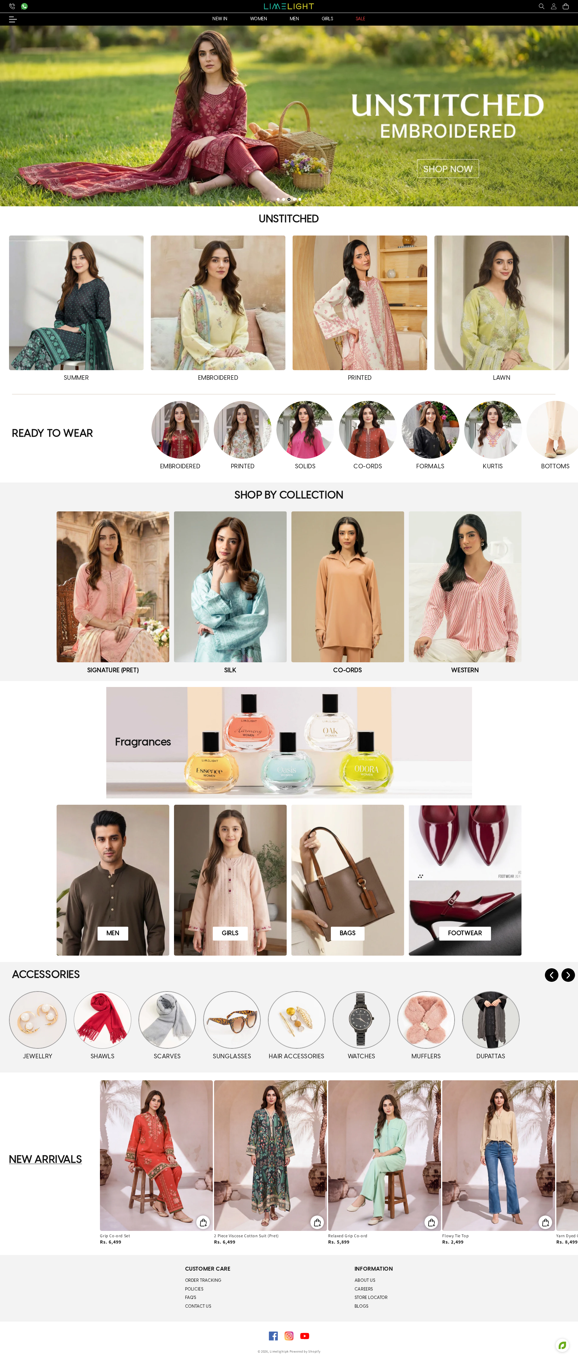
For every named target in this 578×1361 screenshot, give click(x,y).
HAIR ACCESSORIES (297, 1057)
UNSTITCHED (289, 219)
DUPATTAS (491, 1057)
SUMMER (76, 378)
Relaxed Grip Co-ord (347, 1235)
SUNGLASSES (232, 1057)
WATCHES (361, 1057)
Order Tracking (203, 1280)
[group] (289, 116)
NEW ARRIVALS (45, 1160)
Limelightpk (279, 1351)
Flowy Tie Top (455, 1235)
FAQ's (190, 1298)
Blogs (361, 1306)
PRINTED (360, 378)
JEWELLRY (38, 1057)
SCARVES (167, 1057)
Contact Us (198, 1306)
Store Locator (371, 1298)
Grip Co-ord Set (115, 1235)
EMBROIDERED (218, 378)
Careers (364, 1289)
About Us (365, 1280)
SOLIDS (305, 467)
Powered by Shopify (305, 1351)
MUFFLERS (426, 1057)
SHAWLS (103, 1057)
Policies (194, 1289)
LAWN (501, 378)
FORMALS (430, 467)
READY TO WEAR (52, 433)
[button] (542, 6)
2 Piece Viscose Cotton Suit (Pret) (246, 1235)
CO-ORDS (367, 467)
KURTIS (493, 467)
